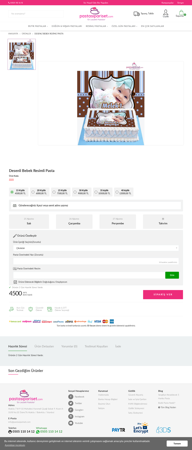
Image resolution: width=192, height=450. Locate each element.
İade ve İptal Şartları (137, 399)
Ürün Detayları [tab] (44, 346)
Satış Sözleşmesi (135, 413)
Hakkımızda (103, 395)
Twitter (78, 403)
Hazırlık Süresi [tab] (17, 346)
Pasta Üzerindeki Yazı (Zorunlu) (28, 255)
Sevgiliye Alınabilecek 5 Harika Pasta (168, 397)
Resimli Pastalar (96, 26)
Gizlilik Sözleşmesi (136, 408)
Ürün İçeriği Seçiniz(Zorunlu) (27, 242)
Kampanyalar (168, 3)
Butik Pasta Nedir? (166, 403)
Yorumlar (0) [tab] (69, 346)
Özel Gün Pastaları (123, 26)
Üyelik (165, 17)
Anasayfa (13, 34)
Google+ (79, 410)
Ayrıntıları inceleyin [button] (15, 445)
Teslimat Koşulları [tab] (96, 346)
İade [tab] (118, 346)
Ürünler (26, 34)
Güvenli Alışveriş (135, 395)
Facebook (79, 397)
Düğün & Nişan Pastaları (67, 26)
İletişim (180, 3)
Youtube (79, 423)
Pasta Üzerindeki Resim (28, 269)
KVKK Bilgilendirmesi (137, 404)
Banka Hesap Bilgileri (107, 399)
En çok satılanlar (152, 26)
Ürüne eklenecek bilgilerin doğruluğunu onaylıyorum (42, 282)
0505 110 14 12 (16, 3)
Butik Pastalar (37, 26)
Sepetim (179, 15)
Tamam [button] (177, 443)
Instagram (79, 416)
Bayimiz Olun (104, 404)
